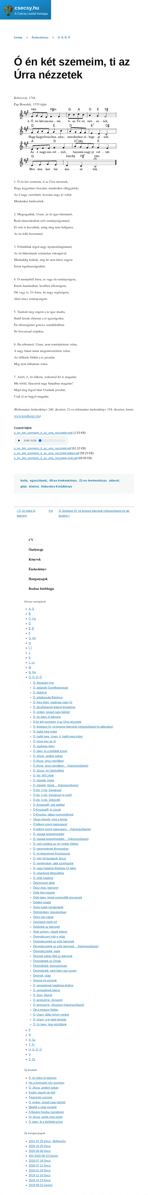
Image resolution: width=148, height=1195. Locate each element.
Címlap (18, 37)
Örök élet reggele (44, 892)
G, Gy (32, 638)
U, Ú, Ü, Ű (35, 1049)
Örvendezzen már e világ (49, 936)
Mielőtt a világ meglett (42, 1107)
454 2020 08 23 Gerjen (43, 1155)
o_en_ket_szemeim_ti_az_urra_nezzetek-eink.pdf (46, 458)
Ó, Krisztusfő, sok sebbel (49, 804)
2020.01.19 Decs (40, 1170)
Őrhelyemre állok (44, 882)
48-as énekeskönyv (63, 480)
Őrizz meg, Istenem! (45, 887)
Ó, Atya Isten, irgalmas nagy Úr (52, 702)
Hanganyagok (38, 578)
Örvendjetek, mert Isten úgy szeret (54, 970)
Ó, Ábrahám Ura (43, 682)
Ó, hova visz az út (44, 741)
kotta (24, 480)
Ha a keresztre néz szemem (46, 1082)
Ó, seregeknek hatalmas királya (53, 985)
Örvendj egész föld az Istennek (52, 956)
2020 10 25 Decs (40, 1146)
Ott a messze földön (45, 1009)
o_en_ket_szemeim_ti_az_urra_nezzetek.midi (43, 432)
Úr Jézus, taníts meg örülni (46, 1117)
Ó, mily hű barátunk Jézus (49, 858)
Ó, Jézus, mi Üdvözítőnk (48, 770)
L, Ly (32, 662)
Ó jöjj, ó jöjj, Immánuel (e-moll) (52, 795)
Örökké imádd (42, 902)
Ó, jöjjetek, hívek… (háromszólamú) (56, 785)
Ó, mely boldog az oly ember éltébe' (56, 843)
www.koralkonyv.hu (27, 416)
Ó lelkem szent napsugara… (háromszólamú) (62, 829)
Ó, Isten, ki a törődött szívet (50, 751)
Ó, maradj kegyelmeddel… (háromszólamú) (61, 839)
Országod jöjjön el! (45, 921)
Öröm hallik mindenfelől (48, 907)
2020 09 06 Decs (40, 1151)
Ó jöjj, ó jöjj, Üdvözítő (46, 799)
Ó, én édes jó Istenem (47, 717)
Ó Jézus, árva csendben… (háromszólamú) (60, 765)
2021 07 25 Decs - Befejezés (47, 1141)
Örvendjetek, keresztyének (50, 965)
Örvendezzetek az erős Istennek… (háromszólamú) (65, 946)
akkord (114, 480)
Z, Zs (32, 1059)
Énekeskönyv (40, 37)
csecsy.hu (27, 8)
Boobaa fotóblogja (41, 588)
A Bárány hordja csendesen (46, 1112)
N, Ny (32, 672)
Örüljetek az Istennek (46, 926)
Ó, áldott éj (40, 692)
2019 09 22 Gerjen (41, 1185)
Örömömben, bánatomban (49, 912)
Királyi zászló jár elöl (42, 1092)
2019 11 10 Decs (39, 1175)
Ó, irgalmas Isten (44, 746)
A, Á (31, 608)
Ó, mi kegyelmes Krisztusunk (51, 853)
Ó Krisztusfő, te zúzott (47, 809)
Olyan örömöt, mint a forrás (50, 819)
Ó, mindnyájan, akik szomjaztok (53, 863)
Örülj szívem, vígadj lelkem (50, 931)
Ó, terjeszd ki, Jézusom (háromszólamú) (58, 1004)
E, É (31, 628)
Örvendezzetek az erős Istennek (53, 941)
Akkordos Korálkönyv (56, 486)
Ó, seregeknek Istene (46, 990)
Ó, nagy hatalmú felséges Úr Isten (54, 868)
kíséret (34, 486)
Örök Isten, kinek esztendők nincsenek (57, 897)
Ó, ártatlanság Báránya (47, 697)
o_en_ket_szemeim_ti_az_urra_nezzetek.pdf (42, 448)
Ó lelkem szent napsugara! (50, 824)
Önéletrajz (36, 549)
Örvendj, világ (42, 975)
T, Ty (32, 1044)
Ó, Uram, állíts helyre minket (51, 1014)
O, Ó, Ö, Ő (64, 37)
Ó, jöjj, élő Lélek (43, 775)
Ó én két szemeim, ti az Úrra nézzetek (57, 721)
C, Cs (32, 618)
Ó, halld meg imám (45, 731)
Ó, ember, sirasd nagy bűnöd (51, 712)
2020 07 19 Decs (40, 1160)
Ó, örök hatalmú (43, 878)
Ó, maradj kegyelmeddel (48, 834)
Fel (51, 510)
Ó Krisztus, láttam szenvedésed (53, 814)
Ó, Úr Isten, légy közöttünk (49, 1024)
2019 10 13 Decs (40, 1180)
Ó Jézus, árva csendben (48, 760)
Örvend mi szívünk (45, 980)
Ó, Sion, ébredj (42, 995)
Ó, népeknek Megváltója (48, 873)
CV (31, 539)
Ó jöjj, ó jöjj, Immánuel (47, 790)
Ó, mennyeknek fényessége (51, 848)
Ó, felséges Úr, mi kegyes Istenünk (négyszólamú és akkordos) (73, 726)
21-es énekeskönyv (93, 480)
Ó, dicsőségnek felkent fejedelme (54, 707)
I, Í (30, 647)
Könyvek (35, 559)
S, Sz (32, 1039)
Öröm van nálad (43, 917)
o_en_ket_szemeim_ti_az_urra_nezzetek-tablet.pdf (46, 453)
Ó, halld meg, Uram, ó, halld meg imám (58, 736)
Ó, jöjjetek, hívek (43, 780)
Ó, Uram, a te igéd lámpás (49, 1019)
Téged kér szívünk (40, 1097)
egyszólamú (38, 480)
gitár (23, 486)
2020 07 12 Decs (40, 1165)
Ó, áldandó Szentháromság (50, 687)
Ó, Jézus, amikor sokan (48, 756)
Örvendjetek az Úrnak (47, 961)
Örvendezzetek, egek (46, 951)
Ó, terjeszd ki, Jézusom (48, 1000)
